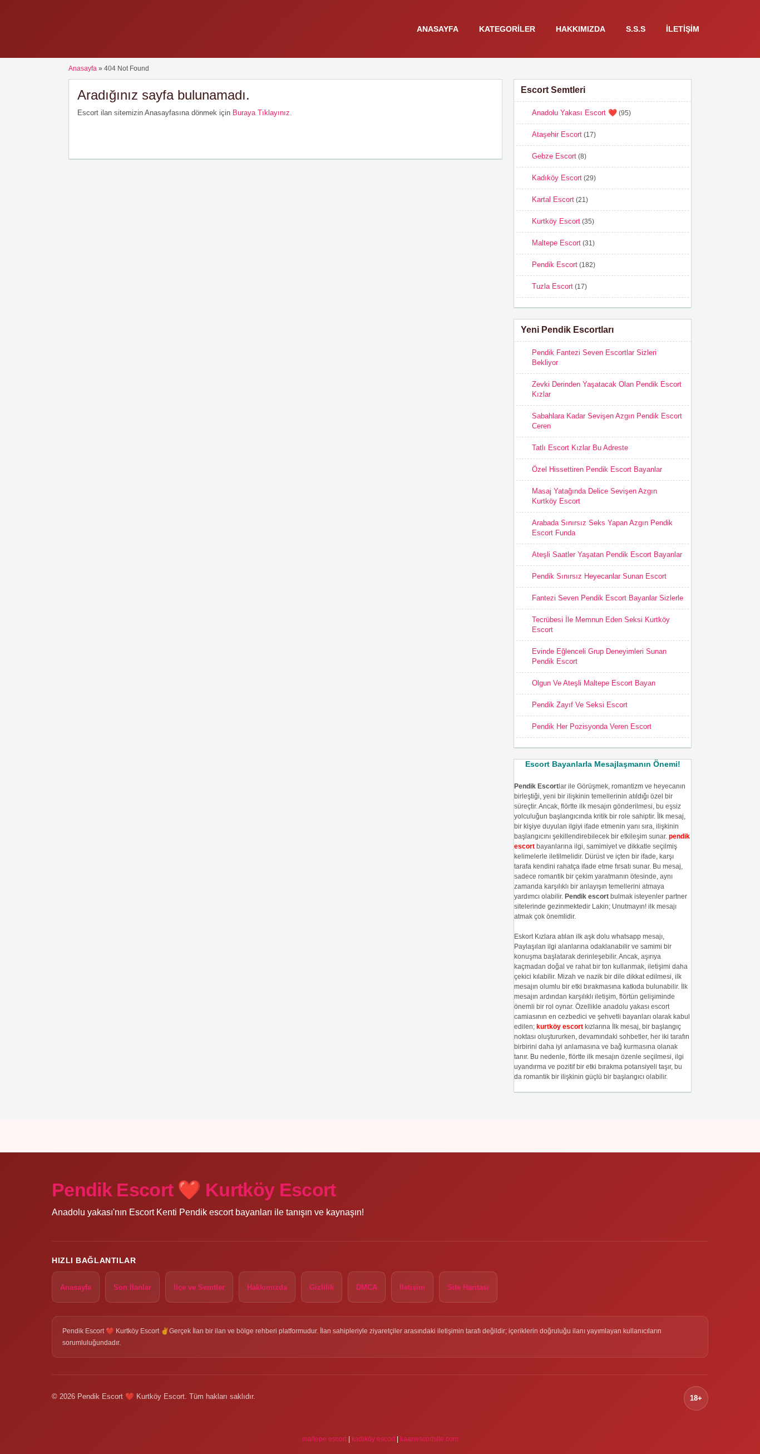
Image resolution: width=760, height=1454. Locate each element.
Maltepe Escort (556, 243)
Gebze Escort (554, 156)
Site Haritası (468, 1287)
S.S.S (635, 28)
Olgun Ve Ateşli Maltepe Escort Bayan (593, 683)
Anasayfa (437, 28)
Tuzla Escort (552, 286)
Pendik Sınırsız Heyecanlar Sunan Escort (599, 576)
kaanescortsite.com (429, 1439)
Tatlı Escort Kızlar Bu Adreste (580, 447)
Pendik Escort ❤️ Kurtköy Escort (194, 1189)
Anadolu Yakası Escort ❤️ (574, 113)
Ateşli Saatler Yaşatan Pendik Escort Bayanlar (607, 554)
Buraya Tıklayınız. (262, 113)
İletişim (682, 28)
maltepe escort (324, 1439)
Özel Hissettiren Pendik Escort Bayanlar (597, 469)
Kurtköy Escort (556, 221)
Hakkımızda (580, 28)
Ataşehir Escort (557, 134)
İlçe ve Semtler (199, 1287)
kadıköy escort (373, 1439)
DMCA (366, 1287)
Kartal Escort (553, 199)
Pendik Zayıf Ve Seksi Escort (580, 705)
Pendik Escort (555, 264)
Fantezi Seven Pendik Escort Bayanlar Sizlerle (607, 598)
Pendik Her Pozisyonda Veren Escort (592, 726)
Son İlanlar (132, 1287)
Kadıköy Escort (557, 178)
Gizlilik (321, 1287)
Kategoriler (507, 28)
